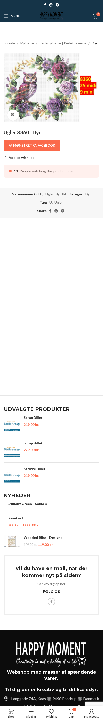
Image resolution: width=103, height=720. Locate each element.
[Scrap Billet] (12, 424)
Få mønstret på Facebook (32, 145)
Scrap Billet (33, 417)
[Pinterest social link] (51, 5)
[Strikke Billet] (12, 475)
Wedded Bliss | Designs (43, 537)
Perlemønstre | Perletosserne (63, 43)
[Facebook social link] (45, 5)
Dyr (95, 43)
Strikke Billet (35, 469)
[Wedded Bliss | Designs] (12, 541)
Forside (9, 43)
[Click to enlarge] (13, 115)
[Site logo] (51, 16)
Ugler (58, 202)
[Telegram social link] (57, 5)
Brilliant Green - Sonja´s (27, 504)
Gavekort (16, 518)
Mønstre (27, 43)
